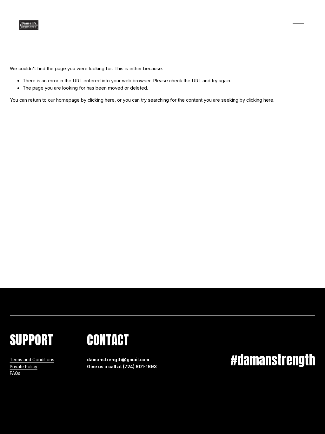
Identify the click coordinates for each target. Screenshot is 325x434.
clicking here (101, 100)
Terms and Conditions (32, 359)
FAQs (15, 373)
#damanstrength (272, 360)
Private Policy (23, 366)
